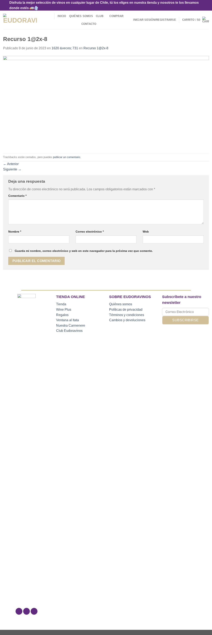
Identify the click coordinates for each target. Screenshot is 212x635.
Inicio (62, 16)
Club (99, 16)
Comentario (17, 195)
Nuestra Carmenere (70, 325)
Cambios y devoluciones (127, 320)
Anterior (11, 164)
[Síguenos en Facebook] (19, 611)
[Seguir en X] (34, 611)
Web (146, 231)
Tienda (61, 304)
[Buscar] (49, 16)
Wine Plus (63, 309)
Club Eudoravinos (69, 330)
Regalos (62, 315)
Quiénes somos (120, 304)
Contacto (88, 23)
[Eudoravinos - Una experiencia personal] (20, 20)
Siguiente (12, 169)
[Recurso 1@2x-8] (106, 102)
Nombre (14, 231)
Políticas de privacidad (125, 309)
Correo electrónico (90, 231)
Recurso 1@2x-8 (95, 48)
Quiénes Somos (81, 16)
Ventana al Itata (67, 320)
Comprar (116, 16)
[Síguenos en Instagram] (26, 611)
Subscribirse (185, 320)
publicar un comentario (66, 157)
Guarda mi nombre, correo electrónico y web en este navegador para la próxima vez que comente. (84, 250)
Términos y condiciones (126, 315)
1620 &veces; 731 (65, 48)
